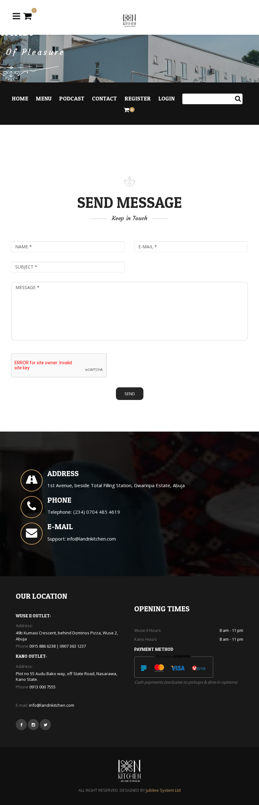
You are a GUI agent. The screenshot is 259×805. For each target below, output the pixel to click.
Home (20, 98)
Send (129, 393)
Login (166, 98)
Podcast (71, 98)
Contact (104, 98)
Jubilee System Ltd (163, 790)
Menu (43, 98)
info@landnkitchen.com (91, 539)
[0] (27, 16)
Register (137, 98)
